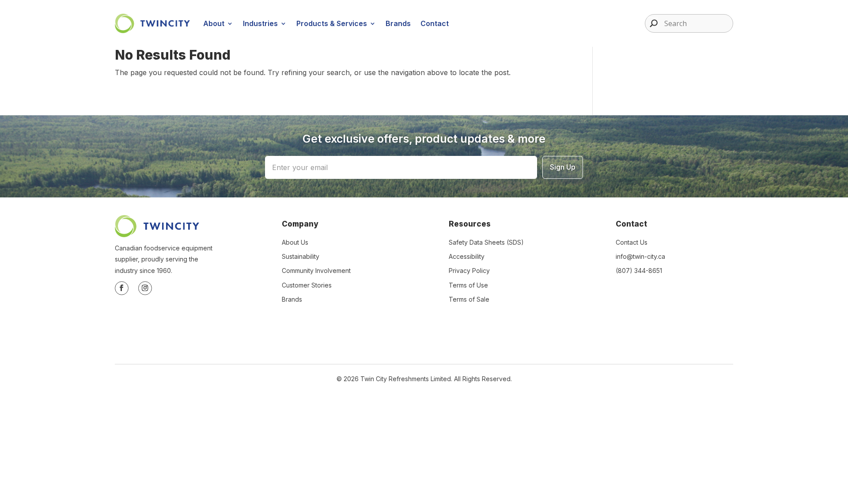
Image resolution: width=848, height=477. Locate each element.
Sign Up (562, 167)
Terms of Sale (469, 299)
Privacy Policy (469, 270)
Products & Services (331, 23)
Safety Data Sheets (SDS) (486, 242)
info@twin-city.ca (640, 256)
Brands (398, 23)
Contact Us (631, 242)
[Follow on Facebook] (122, 288)
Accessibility (467, 256)
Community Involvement (316, 270)
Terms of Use (468, 285)
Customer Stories (307, 285)
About (213, 23)
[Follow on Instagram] (145, 288)
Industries (260, 23)
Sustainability (300, 256)
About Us (295, 242)
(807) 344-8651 (639, 270)
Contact (434, 23)
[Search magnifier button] (651, 23)
